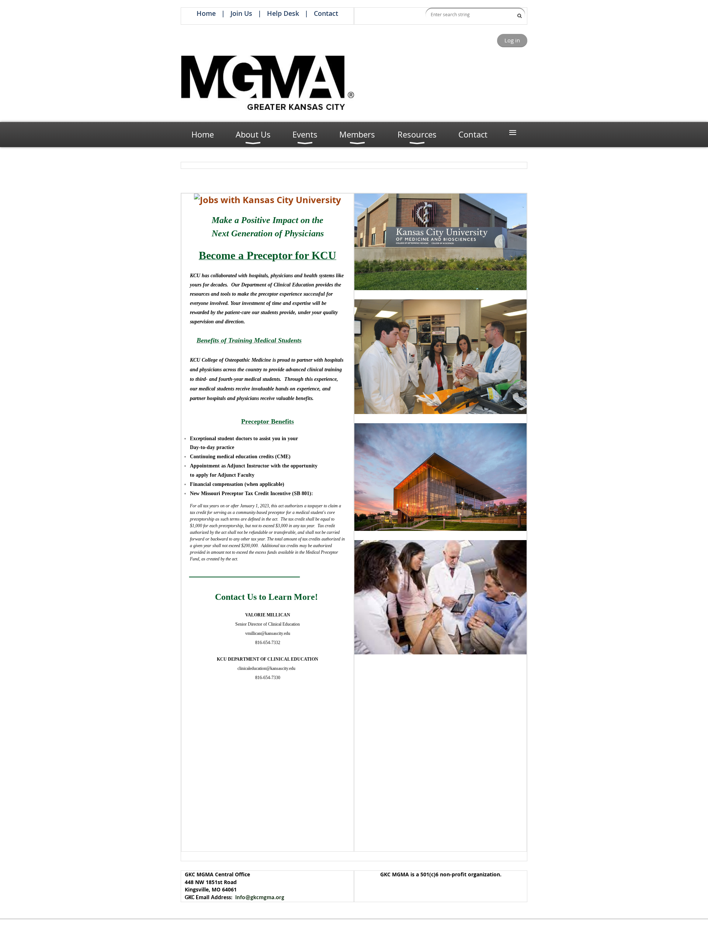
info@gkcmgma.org (259, 898)
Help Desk (283, 13)
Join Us (241, 13)
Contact (326, 13)
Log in (512, 40)
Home (206, 13)
